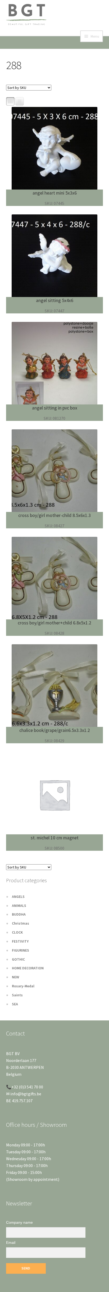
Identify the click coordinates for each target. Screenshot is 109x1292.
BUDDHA (19, 914)
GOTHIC (18, 959)
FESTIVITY (20, 941)
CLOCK (17, 932)
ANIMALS (19, 905)
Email (10, 1242)
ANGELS (18, 896)
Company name (19, 1222)
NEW (15, 977)
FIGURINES (20, 950)
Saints (17, 995)
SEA (15, 1004)
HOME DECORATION (28, 968)
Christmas (20, 923)
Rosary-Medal (23, 986)
